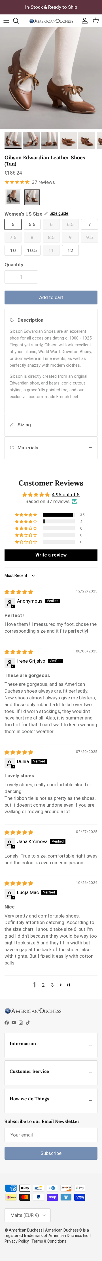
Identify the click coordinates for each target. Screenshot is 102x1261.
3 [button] (52, 985)
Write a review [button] (51, 555)
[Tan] (32, 197)
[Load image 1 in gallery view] (51, 78)
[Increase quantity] (32, 277)
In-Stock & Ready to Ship (51, 7)
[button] (26, 515)
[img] (19, 592)
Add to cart (51, 297)
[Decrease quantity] (10, 277)
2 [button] (43, 985)
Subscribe (51, 1153)
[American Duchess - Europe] (51, 21)
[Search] (18, 20)
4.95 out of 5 (66, 494)
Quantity (14, 264)
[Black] (13, 197)
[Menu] (6, 20)
